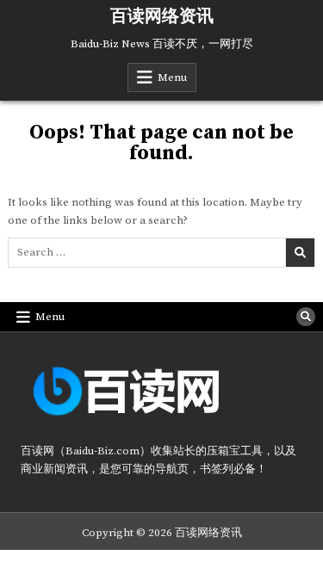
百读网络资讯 (162, 17)
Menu (172, 77)
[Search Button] (305, 316)
